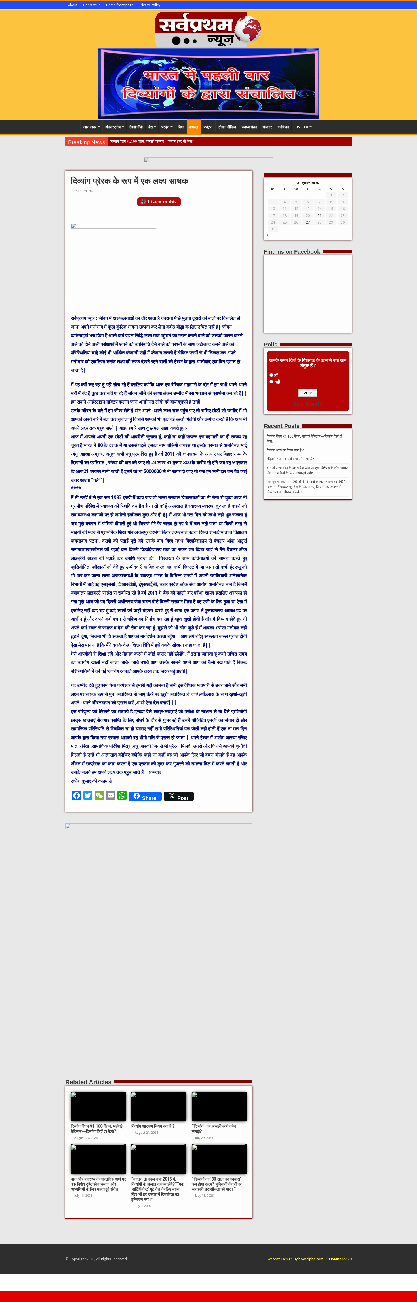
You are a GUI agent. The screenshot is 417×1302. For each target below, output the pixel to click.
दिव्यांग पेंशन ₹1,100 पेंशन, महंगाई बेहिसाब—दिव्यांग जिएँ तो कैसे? (152, 141)
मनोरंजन (283, 127)
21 (319, 215)
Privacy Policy (149, 5)
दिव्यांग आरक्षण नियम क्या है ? (153, 1126)
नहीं (277, 382)
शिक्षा (181, 127)
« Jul (270, 235)
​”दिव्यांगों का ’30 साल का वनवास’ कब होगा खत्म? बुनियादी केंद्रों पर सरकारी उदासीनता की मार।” (217, 1184)
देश (150, 127)
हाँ (276, 375)
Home (72, 126)
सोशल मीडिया (227, 127)
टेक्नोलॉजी (136, 127)
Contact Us (91, 5)
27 (308, 222)
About (72, 5)
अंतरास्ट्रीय (113, 127)
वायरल (193, 127)
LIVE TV (301, 127)
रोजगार (267, 127)
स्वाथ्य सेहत (249, 127)
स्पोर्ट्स (208, 127)
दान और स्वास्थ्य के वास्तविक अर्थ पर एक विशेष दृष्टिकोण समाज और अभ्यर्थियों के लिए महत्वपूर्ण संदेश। (98, 1184)
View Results (308, 404)
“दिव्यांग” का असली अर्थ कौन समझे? (290, 459)
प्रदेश (165, 127)
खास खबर (89, 127)
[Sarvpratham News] (208, 28)
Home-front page (119, 5)
